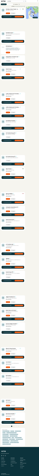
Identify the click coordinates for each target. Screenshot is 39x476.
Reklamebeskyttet (8, 35)
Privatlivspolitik (12, 459)
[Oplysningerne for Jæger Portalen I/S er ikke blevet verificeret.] (15, 296)
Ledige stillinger (3, 461)
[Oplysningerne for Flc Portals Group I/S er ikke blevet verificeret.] (16, 132)
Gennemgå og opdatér (19, 16)
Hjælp (11, 464)
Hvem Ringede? (22, 466)
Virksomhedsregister (4, 464)
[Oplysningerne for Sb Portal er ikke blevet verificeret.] (10, 400)
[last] (18, 426)
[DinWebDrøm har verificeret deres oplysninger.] (12, 46)
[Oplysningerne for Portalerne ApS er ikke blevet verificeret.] (13, 32)
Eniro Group (2, 459)
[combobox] (15, 1)
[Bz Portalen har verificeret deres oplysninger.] (11, 375)
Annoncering (3, 462)
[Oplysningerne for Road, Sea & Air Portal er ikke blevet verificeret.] (16, 310)
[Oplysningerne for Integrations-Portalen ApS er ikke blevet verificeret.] (18, 56)
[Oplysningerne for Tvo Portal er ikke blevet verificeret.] (11, 361)
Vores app (21, 467)
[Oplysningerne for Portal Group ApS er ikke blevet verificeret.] (14, 219)
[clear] (23, 1)
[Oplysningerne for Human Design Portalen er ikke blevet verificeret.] (17, 323)
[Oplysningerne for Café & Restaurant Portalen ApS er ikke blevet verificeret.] (20, 93)
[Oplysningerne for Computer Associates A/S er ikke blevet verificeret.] (18, 207)
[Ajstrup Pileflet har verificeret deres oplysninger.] (13, 193)
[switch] (19, 4)
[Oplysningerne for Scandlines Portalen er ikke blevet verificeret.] (15, 120)
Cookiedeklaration (13, 461)
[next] (16, 426)
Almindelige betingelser (14, 462)
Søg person (21, 464)
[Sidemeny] (37, 0)
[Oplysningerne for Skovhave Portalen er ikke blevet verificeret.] (15, 413)
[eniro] (3, 1)
